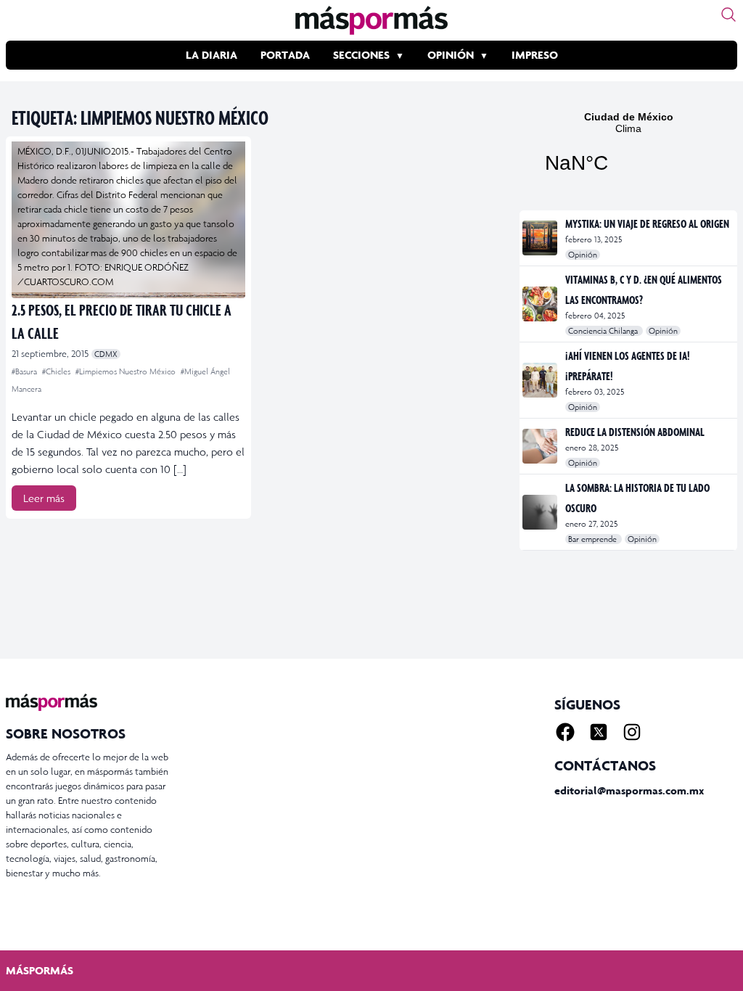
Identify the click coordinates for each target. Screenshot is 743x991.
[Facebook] (565, 732)
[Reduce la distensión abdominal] (540, 446)
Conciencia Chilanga (604, 331)
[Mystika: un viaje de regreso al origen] (540, 238)
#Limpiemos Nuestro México (126, 371)
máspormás (39, 970)
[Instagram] (632, 732)
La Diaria (211, 55)
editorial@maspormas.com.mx (629, 790)
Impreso (535, 55)
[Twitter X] (598, 732)
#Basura (25, 371)
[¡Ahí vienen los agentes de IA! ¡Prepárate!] (540, 380)
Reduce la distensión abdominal (635, 431)
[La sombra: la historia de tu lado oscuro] (540, 512)
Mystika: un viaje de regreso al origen (647, 223)
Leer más (44, 498)
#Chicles (57, 371)
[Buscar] (728, 14)
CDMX (106, 354)
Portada (285, 55)
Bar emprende (593, 539)
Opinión (450, 55)
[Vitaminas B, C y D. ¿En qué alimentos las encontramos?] (540, 304)
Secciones (361, 55)
